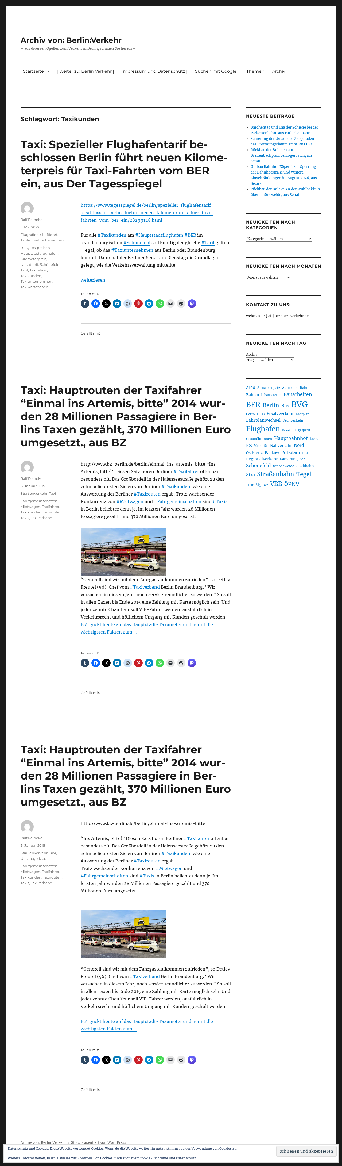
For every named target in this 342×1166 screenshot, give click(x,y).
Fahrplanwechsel (263, 420)
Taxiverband (41, 518)
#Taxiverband (145, 587)
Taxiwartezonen (34, 287)
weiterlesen (93, 280)
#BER (190, 235)
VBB (276, 484)
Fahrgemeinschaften (39, 501)
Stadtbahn (305, 466)
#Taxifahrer (186, 471)
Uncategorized (33, 858)
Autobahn (290, 388)
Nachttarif (29, 264)
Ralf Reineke (31, 219)
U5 (259, 484)
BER (24, 248)
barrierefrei (272, 395)
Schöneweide (283, 466)
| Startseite (32, 71)
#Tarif (208, 242)
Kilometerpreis (33, 259)
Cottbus (252, 414)
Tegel (303, 474)
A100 (250, 387)
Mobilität (261, 446)
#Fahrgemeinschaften (177, 501)
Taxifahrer (38, 270)
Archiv (251, 354)
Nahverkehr (281, 445)
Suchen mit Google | (217, 71)
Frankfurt (289, 430)
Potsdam (290, 452)
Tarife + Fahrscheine (38, 240)
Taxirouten (52, 512)
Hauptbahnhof (291, 438)
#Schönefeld (136, 242)
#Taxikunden (112, 235)
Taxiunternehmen (36, 281)
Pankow (272, 453)
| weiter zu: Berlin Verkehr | (85, 71)
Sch (302, 459)
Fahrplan (302, 414)
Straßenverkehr (34, 493)
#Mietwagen (129, 501)
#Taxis (220, 501)
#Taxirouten (147, 494)
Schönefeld (50, 264)
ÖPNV (291, 484)
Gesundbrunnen (259, 439)
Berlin (271, 405)
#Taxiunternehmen (132, 250)
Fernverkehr (293, 421)
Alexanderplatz (268, 388)
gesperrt (304, 430)
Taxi (60, 240)
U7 (266, 485)
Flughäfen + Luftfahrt (39, 234)
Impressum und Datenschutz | (155, 71)
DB (263, 414)
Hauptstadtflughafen (39, 253)
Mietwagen (30, 506)
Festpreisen (40, 248)
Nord (299, 445)
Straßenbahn (275, 474)
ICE (249, 446)
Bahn (304, 388)
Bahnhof (254, 394)
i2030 (314, 439)
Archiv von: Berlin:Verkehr (71, 40)
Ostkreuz (254, 452)
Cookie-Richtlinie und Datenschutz (168, 1158)
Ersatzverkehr (280, 414)
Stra (250, 474)
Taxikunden (31, 276)
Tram (250, 485)
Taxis (25, 518)
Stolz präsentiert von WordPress (98, 1142)
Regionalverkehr (262, 459)
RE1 (305, 453)
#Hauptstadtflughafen (159, 235)
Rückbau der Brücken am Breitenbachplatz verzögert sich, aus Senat (282, 155)
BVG (299, 404)
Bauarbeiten (297, 394)
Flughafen (263, 429)
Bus (285, 405)
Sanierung (289, 459)
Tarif (24, 270)
